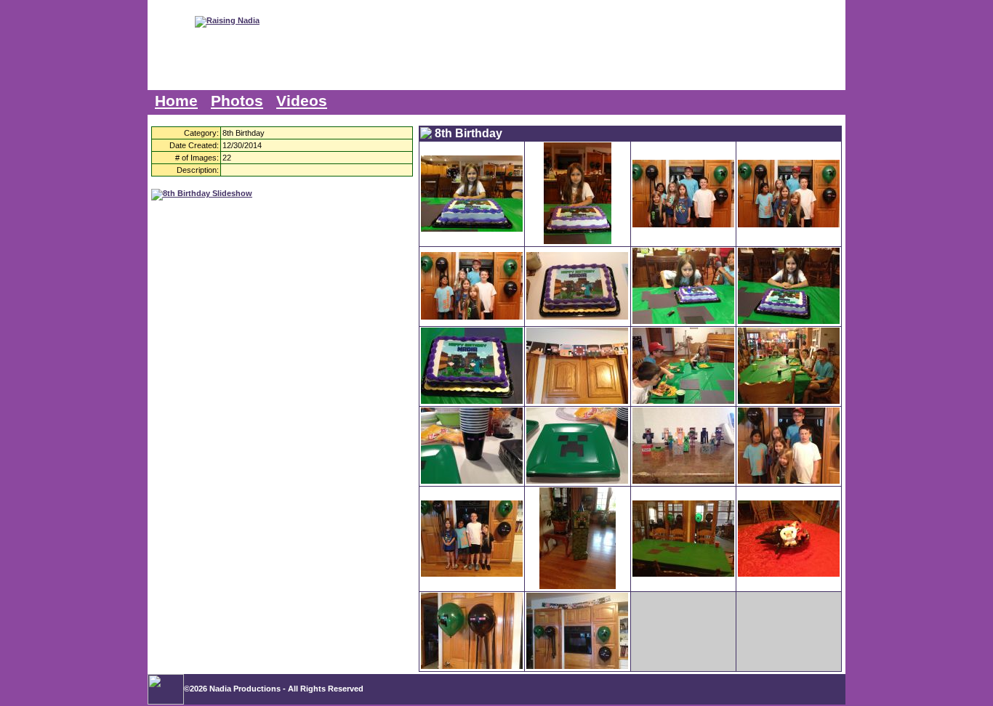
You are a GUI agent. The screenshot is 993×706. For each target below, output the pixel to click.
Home (176, 101)
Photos (237, 101)
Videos (301, 101)
